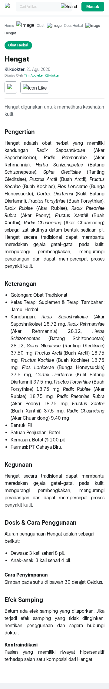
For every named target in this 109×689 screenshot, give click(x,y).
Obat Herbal (73, 26)
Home (9, 26)
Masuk (92, 6)
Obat (41, 26)
